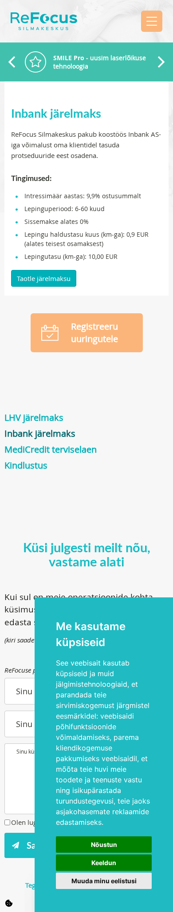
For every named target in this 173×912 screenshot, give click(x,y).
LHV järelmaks (33, 417)
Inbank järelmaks (39, 433)
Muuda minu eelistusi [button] (104, 881)
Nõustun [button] (104, 844)
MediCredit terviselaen (50, 449)
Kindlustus (25, 465)
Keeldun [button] (103, 862)
